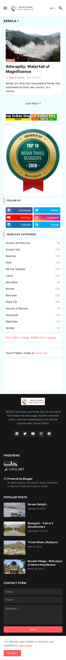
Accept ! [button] (12, 653)
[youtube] (33, 434)
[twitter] (25, 434)
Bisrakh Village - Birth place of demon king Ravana (45, 563)
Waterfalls (33, 321)
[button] (5, 8)
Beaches (33, 255)
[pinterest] (49, 434)
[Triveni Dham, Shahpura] (14, 548)
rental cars (41, 352)
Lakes (33, 275)
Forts (33, 262)
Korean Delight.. (37, 504)
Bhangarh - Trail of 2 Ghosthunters (40, 525)
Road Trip (33, 301)
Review (33, 288)
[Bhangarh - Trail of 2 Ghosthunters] (14, 529)
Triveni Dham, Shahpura (43, 542)
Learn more (25, 645)
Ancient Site (33, 249)
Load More (31, 103)
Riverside (33, 295)
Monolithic (33, 282)
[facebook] (17, 434)
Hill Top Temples (33, 269)
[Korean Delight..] (14, 510)
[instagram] (41, 434)
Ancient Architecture (33, 242)
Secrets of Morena (33, 308)
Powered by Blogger (20, 478)
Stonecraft (33, 315)
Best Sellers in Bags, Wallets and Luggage (31, 337)
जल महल (33, 328)
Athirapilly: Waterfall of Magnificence (28, 69)
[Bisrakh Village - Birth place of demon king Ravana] (14, 567)
